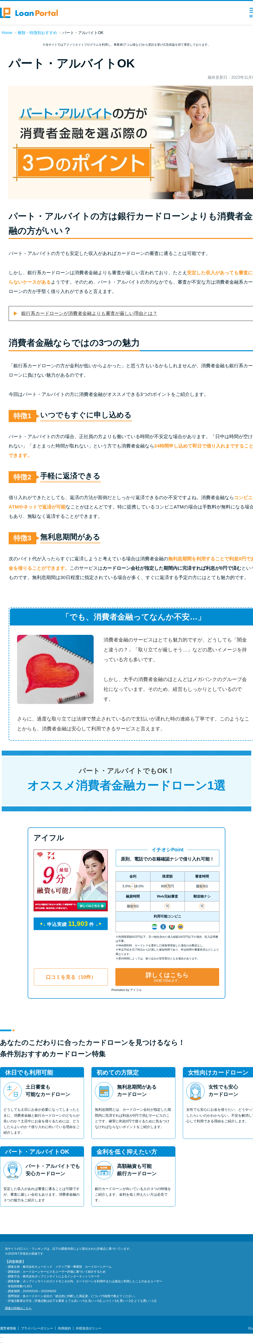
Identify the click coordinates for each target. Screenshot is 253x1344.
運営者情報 (8, 1328)
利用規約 (64, 1328)
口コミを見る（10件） (71, 977)
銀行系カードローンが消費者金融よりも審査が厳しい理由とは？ (89, 313)
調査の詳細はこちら (18, 1308)
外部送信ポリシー (89, 1328)
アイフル (49, 838)
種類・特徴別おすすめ (37, 33)
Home (7, 33)
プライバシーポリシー (37, 1328)
